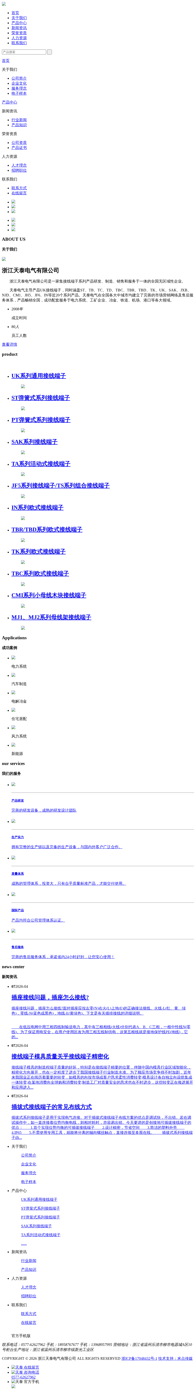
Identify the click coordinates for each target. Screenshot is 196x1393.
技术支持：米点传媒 (175, 1358)
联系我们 (19, 43)
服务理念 (19, 88)
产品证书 (19, 148)
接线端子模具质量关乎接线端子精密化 (60, 1056)
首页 (15, 13)
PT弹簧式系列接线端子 (40, 1217)
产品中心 (19, 23)
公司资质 (19, 143)
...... (24, 1243)
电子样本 (19, 93)
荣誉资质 (19, 33)
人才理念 (19, 165)
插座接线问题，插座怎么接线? (50, 997)
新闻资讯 (19, 28)
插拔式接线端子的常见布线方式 (51, 1107)
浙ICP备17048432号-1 (139, 1358)
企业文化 (19, 83)
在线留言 (19, 193)
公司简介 (19, 78)
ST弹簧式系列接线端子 (40, 1208)
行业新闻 (19, 120)
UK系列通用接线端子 (39, 1199)
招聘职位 (19, 170)
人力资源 (19, 38)
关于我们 (19, 18)
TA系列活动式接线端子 (40, 1235)
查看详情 (9, 344)
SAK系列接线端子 (36, 1226)
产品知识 (19, 125)
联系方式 (19, 188)
